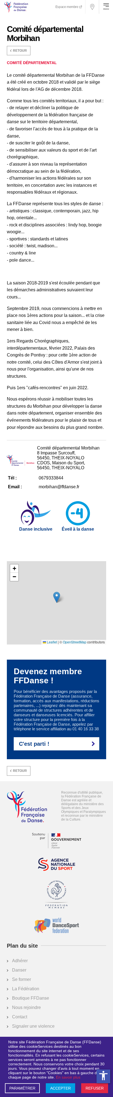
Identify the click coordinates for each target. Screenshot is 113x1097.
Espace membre (67, 7)
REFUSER (95, 1088)
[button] (56, 597)
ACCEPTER (60, 1088)
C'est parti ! (34, 744)
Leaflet (51, 642)
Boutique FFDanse (30, 998)
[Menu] (106, 7)
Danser (19, 970)
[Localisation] (92, 7)
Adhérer (20, 960)
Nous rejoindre (26, 1007)
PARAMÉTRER (22, 1088)
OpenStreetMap (74, 642)
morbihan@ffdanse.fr (59, 486)
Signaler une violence (33, 1026)
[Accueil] (27, 807)
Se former (21, 979)
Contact (19, 1016)
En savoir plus (68, 1077)
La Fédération (25, 988)
